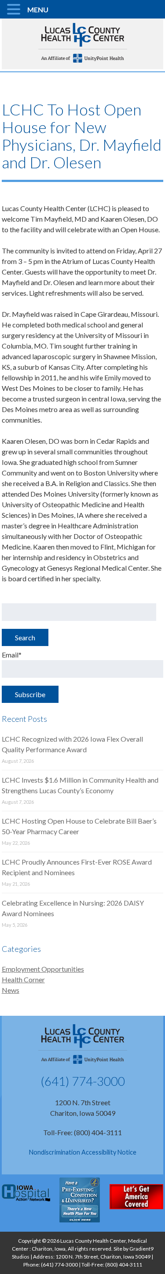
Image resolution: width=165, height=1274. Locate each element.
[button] (15, 9)
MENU (37, 9)
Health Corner (23, 979)
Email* (12, 654)
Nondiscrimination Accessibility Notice (82, 1152)
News (10, 990)
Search (25, 637)
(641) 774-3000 (82, 1080)
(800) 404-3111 (123, 1264)
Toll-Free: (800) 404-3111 (82, 1132)
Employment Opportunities (43, 969)
